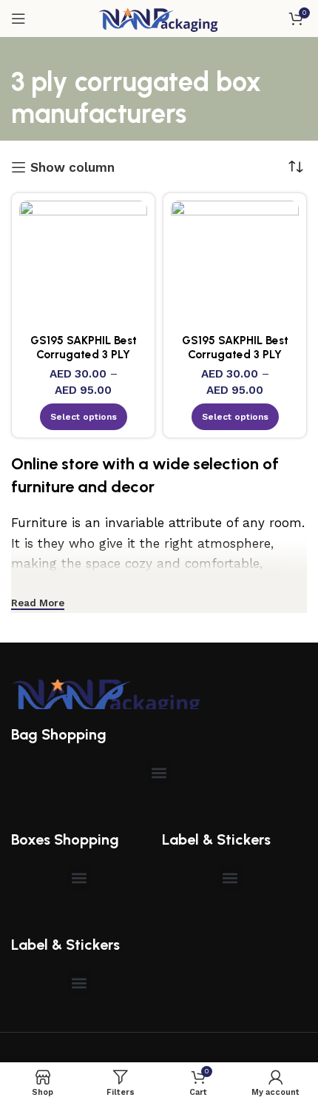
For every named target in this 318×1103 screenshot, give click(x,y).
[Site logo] (159, 17)
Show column (72, 167)
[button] (159, 772)
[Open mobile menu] (18, 18)
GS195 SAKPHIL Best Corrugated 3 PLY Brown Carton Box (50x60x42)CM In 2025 (83, 360)
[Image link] (107, 692)
